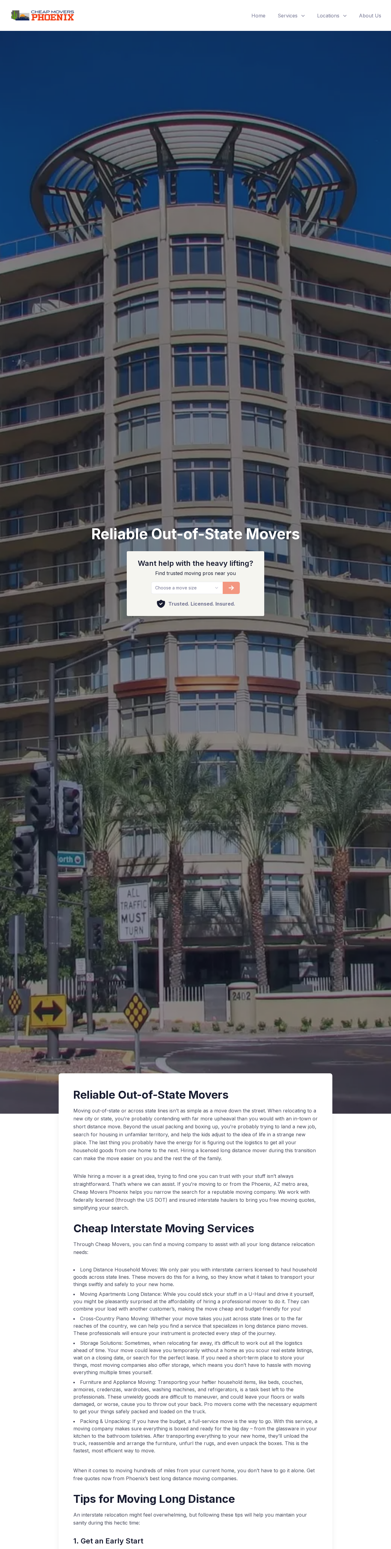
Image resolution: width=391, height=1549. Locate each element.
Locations (328, 16)
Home (258, 16)
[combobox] (186, 588)
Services (288, 16)
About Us (370, 16)
